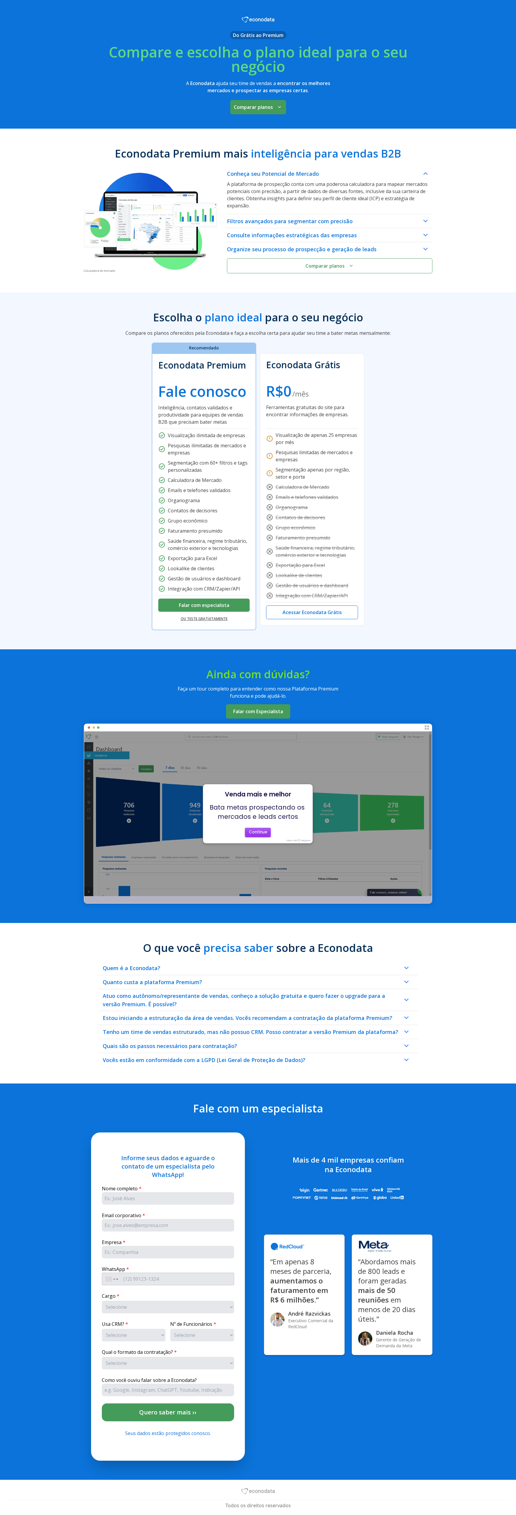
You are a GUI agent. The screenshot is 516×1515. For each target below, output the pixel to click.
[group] (258, 486)
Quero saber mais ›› (167, 1412)
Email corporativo (121, 1215)
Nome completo (120, 1188)
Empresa (112, 1242)
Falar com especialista (204, 605)
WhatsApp (113, 1269)
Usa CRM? (113, 1324)
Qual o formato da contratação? (137, 1352)
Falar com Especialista (258, 711)
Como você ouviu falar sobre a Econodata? (149, 1380)
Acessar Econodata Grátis (312, 612)
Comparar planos (253, 107)
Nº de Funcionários (191, 1324)
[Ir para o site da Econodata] (258, 1491)
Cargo (109, 1296)
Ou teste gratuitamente (204, 618)
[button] (111, 1279)
